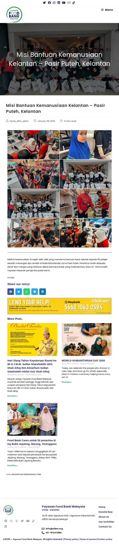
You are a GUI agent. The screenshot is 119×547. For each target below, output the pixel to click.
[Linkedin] (5, 526)
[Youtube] (27, 521)
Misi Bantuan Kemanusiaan (24, 474)
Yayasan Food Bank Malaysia (27, 539)
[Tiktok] (33, 521)
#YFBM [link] (10, 278)
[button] (10, 291)
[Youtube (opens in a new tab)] (63, 2)
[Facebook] (5, 521)
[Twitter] (22, 521)
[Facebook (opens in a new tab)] (49, 2)
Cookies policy (105, 539)
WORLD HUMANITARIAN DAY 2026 (83, 360)
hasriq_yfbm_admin (19, 121)
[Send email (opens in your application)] (68, 2)
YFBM (38, 474)
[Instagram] (11, 521)
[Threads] (16, 521)
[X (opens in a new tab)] (45, 2)
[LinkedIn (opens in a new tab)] (58, 2)
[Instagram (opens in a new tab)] (54, 2)
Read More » (12, 396)
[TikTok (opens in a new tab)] (73, 2)
